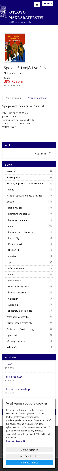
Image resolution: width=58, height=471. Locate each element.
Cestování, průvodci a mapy (29, 329)
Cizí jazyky (30, 298)
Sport (30, 262)
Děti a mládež (30, 207)
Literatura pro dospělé (30, 213)
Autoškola (30, 304)
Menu (49, 3)
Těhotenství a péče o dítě (29, 310)
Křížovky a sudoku (29, 341)
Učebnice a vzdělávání (29, 286)
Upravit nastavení (29, 449)
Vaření (30, 274)
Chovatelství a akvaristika (30, 231)
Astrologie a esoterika (29, 316)
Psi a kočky (30, 238)
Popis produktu (13, 97)
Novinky (29, 171)
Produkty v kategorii (37, 97)
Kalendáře (29, 347)
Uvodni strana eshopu (18, 389)
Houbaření (30, 250)
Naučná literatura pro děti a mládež (29, 195)
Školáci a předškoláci (30, 292)
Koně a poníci (30, 244)
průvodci (30, 335)
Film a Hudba (30, 280)
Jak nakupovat (13, 377)
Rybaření (30, 256)
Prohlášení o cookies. (17, 441)
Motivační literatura (30, 219)
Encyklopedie (29, 177)
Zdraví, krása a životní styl (29, 322)
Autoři (9, 364)
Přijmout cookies (29, 462)
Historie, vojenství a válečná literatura (29, 183)
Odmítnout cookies (29, 456)
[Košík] (37, 4)
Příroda (29, 189)
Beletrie (29, 201)
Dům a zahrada (30, 268)
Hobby (29, 225)
